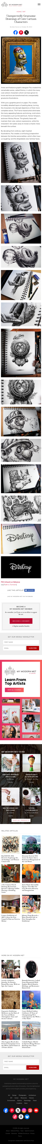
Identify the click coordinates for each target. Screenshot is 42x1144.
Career (16, 1098)
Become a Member (21, 621)
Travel (35, 1100)
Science (19, 1100)
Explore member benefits (21, 626)
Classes (31, 1098)
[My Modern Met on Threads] (21, 1116)
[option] (11, 725)
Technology (27, 1100)
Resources (24, 1098)
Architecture (32, 1095)
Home (19, 12)
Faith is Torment (10, 585)
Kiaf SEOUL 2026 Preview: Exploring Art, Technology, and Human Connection (10, 858)
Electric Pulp (30, 1141)
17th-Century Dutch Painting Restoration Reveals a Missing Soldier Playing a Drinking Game (10, 888)
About (8, 1131)
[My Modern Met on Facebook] (5, 1110)
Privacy (32, 1133)
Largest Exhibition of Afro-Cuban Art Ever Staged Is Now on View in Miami (10, 918)
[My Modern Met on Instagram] (24, 1110)
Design (14, 1095)
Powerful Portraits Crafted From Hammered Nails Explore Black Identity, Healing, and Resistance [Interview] (31, 984)
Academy (19, 1103)
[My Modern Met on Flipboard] (30, 1110)
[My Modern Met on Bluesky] (27, 1116)
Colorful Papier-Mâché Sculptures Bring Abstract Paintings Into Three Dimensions (31, 1044)
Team (22, 1131)
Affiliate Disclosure (23, 1133)
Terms (20, 1136)
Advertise (14, 1133)
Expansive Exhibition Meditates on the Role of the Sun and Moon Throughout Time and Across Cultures (10, 1014)
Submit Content (29, 1131)
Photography (22, 1095)
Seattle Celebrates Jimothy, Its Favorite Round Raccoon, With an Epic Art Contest (10, 983)
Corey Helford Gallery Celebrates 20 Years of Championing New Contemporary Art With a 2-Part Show (31, 1014)
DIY (11, 1098)
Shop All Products (21, 820)
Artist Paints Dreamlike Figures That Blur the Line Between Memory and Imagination (30, 887)
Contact (8, 1133)
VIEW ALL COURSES (14, 690)
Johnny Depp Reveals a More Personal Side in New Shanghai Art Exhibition (30, 918)
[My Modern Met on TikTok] (15, 1116)
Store (25, 1103)
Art (24, 12)
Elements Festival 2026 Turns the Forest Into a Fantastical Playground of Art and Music (31, 858)
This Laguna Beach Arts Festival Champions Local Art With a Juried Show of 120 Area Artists (10, 1044)
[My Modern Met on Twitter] (18, 1110)
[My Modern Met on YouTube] (36, 1110)
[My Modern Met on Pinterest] (11, 1110)
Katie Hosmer (16, 27)
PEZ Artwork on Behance (10, 582)
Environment (11, 1100)
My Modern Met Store (13, 752)
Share (30, 590)
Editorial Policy (15, 1131)
